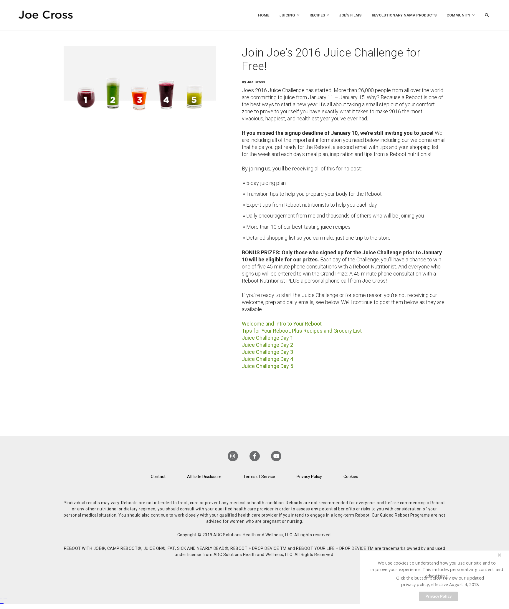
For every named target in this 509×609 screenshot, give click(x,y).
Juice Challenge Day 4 (267, 359)
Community (458, 15)
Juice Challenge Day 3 (267, 352)
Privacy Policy (309, 476)
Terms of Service (259, 476)
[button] (437, 569)
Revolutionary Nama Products (404, 15)
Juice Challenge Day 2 (267, 345)
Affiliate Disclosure (204, 476)
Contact (158, 476)
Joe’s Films (350, 15)
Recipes (317, 15)
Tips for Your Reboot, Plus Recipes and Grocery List (302, 331)
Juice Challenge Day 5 (267, 366)
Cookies (350, 476)
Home (263, 15)
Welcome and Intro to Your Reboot (282, 324)
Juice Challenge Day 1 (267, 338)
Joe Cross (46, 15)
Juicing (287, 15)
